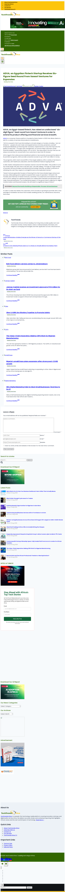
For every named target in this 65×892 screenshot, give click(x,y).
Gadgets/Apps (9, 44)
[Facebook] (2, 860)
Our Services (7, 7)
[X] (4, 860)
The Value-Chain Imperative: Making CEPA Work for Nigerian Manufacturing (28, 548)
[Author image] (9, 86)
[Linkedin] (8, 860)
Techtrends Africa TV (9, 9)
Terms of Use (8, 843)
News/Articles (10, 33)
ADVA (5, 138)
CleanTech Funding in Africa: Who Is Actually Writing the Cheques (25, 527)
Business (7, 37)
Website (42, 442)
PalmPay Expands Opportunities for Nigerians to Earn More (23, 505)
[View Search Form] (2, 49)
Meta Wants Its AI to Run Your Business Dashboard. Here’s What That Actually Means (31, 491)
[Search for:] (14, 460)
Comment (57, 432)
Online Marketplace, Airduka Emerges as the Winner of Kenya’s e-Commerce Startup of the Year (31, 237)
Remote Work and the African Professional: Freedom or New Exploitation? (27, 555)
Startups (8, 38)
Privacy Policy (8, 845)
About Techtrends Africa (10, 2)
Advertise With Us (8, 4)
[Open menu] (2, 62)
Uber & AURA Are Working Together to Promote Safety (28, 312)
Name (42, 435)
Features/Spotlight (11, 40)
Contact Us (7, 5)
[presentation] (34, 258)
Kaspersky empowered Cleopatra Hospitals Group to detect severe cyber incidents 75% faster (34, 534)
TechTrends (19, 86)
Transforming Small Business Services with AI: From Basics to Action (26, 512)
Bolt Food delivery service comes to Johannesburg (26, 264)
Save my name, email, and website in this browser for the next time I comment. (29, 446)
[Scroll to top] (2, 864)
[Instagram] (6, 860)
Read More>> (40, 820)
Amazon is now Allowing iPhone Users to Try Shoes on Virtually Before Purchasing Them (30, 245)
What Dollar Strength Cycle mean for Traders (19, 498)
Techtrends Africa (6, 816)
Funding (7, 42)
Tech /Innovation (11, 35)
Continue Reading (12, 275)
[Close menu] (1, 867)
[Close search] (2, 885)
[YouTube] (10, 860)
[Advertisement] (32, 644)
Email (42, 439)
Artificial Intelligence (12, 45)
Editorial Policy (8, 847)
